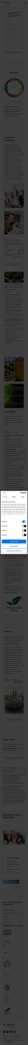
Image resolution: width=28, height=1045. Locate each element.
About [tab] (23, 496)
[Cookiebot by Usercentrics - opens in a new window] (20, 493)
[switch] (24, 526)
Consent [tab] (5, 496)
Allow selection (14, 546)
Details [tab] (14, 496)
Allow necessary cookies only (14, 550)
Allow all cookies (14, 541)
